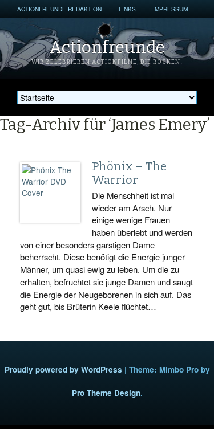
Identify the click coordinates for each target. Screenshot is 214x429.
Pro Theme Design (106, 392)
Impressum (170, 9)
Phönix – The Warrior (129, 173)
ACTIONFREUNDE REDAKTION (59, 9)
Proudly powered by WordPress (63, 369)
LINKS (127, 9)
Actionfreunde (107, 47)
